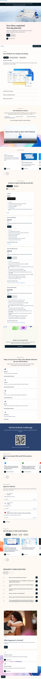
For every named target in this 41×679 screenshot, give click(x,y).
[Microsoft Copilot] (8, 283)
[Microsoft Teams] (24, 283)
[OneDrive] (10, 244)
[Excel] (12, 283)
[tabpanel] (20, 80)
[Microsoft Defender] (22, 283)
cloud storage (13, 207)
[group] (11, 162)
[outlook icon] (8, 213)
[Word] (10, 283)
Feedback (3, 676)
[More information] (16, 235)
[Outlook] (8, 244)
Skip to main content (3, 0)
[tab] (6, 58)
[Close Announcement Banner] (36, 4)
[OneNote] (18, 283)
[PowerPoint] (14, 283)
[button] (16, 46)
